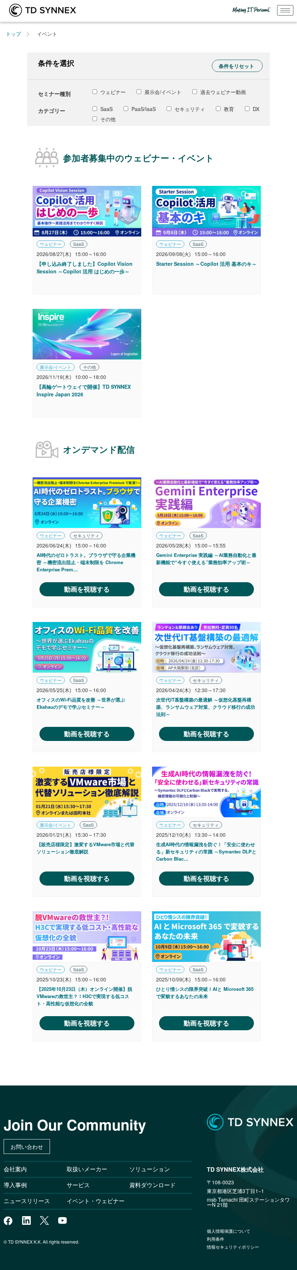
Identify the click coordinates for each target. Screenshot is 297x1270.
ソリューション (149, 1169)
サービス (78, 1185)
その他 (107, 119)
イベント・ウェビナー (96, 1201)
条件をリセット (236, 65)
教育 (228, 108)
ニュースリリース (30, 1201)
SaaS (106, 108)
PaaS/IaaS (143, 108)
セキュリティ (189, 108)
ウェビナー (112, 91)
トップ (13, 33)
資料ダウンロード (152, 1185)
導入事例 (15, 1185)
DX (255, 108)
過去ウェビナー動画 (222, 91)
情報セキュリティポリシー (233, 1247)
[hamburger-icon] (285, 10)
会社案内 (15, 1169)
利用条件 (215, 1239)
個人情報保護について (228, 1231)
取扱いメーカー (87, 1169)
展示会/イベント (162, 91)
